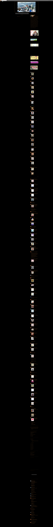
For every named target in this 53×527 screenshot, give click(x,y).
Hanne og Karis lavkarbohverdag (33, 485)
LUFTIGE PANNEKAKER (33, 494)
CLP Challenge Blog (33, 367)
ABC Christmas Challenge (34, 197)
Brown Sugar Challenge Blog (34, 233)
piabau (32, 94)
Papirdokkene (32, 327)
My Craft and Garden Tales (34, 111)
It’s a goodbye (32, 359)
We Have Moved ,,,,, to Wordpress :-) (36, 380)
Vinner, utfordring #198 (33, 227)
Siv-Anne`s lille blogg (33, 129)
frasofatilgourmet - (33, 517)
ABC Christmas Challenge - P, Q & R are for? (36, 199)
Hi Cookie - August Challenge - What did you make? (36, 248)
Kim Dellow (32, 99)
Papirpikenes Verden (33, 401)
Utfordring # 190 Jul (36, 266)
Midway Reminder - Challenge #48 (35, 418)
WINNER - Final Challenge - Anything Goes (36, 364)
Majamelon (32, 171)
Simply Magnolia (33, 217)
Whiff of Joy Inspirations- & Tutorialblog (34, 300)
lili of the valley (32, 228)
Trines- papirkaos (33, 138)
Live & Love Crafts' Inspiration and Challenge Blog (34, 270)
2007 (31, 449)
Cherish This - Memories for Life (35, 375)
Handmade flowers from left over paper (35, 305)
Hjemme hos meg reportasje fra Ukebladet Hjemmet (34, 501)
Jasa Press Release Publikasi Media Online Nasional (35, 230)
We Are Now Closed (33, 341)
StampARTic (32, 304)
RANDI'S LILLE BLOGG (34, 85)
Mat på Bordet (32, 512)
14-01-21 (32, 361)
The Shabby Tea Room (33, 283)
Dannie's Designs (33, 165)
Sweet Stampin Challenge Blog (34, 179)
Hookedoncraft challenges (34, 397)
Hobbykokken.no (33, 489)
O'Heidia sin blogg (26, 3)
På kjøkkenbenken (33, 514)
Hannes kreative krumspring (34, 167)
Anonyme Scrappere (33, 374)
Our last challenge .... (36, 337)
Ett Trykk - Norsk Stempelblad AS (34, 252)
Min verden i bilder (32, 452)
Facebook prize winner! (35, 398)
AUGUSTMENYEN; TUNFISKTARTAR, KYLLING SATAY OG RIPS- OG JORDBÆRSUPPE (34, 482)
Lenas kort (32, 81)
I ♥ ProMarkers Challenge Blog (34, 193)
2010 (31, 446)
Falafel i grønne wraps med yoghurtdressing (33, 499)
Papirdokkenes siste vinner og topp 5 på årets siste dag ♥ (35, 329)
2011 (31, 445)
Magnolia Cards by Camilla (34, 120)
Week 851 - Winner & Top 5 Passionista (36, 184)
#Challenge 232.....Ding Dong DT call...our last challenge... (36, 244)
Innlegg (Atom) (18, 16)
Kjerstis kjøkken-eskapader (34, 519)
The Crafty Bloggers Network (34, 343)
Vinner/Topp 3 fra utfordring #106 (35, 293)
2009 (31, 447)
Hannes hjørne (32, 124)
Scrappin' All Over (33, 352)
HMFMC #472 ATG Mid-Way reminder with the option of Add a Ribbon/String (36, 190)
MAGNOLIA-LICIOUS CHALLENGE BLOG (33, 247)
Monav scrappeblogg (33, 133)
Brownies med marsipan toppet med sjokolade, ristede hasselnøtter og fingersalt (34, 507)
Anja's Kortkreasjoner (33, 152)
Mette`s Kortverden (33, 142)
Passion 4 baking (33, 491)
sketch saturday (32, 202)
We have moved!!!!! (35, 218)
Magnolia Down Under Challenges (33, 314)
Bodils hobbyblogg (33, 72)
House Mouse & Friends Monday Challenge (34, 188)
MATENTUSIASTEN (33, 522)
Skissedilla (32, 354)
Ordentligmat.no (33, 508)
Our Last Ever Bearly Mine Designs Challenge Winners (36, 324)
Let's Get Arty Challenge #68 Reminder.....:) (35, 289)
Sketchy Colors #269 (36, 279)
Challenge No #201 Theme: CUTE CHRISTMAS (35, 205)
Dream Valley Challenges (33, 211)
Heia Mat (32, 493)
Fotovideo (31, 453)
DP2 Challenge (32, 237)
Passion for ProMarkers (33, 183)
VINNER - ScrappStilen (35, 414)
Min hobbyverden (33, 115)
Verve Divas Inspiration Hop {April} (35, 310)
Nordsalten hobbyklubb (33, 226)
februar (32, 442)
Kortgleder (32, 275)
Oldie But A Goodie (33, 341)
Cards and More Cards (33, 90)
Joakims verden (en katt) (32, 434)
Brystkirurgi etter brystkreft (33, 496)
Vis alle (37, 176)
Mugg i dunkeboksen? (33, 509)
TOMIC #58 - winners (36, 409)
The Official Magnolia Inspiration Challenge (33, 408)
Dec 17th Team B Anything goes (35, 333)
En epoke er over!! (35, 402)
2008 (31, 448)
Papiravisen (32, 406)
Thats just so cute (33, 318)
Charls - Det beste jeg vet (33, 521)
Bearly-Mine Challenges (33, 323)
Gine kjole (31, 433)
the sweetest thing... (33, 309)
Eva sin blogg (31, 435)
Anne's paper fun (33, 106)
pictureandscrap (33, 277)
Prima (32, 263)
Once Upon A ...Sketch (33, 336)
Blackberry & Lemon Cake (33, 492)
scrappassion (32, 76)
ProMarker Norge (33, 422)
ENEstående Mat (33, 487)
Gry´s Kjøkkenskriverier (33, 505)
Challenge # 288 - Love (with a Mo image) (35, 239)
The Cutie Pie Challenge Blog (34, 204)
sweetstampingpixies (33, 388)
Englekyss (32, 500)
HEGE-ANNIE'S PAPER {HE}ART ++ (33, 147)
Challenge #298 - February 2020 (35, 234)
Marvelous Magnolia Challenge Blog (34, 258)
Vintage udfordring (33, 292)
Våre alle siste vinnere (36, 319)
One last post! (35, 222)
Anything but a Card (35, 348)
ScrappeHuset (32, 413)
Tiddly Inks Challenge (33, 242)
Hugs (34, 300)
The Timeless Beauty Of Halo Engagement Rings (33, 209)
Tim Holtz (32, 423)
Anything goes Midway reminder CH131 (35, 260)
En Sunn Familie (33, 523)
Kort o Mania (32, 265)
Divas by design (32, 332)
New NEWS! (35, 384)
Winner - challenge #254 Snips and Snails (36, 315)
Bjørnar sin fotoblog (32, 454)
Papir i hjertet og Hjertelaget (34, 392)
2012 (31, 444)
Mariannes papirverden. (33, 156)
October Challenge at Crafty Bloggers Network (36, 344)
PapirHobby (32, 105)
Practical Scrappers (33, 424)
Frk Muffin (32, 503)
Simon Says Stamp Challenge (34, 379)
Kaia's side (32, 161)
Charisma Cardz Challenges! (34, 347)
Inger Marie (32, 100)
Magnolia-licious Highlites (34, 383)
